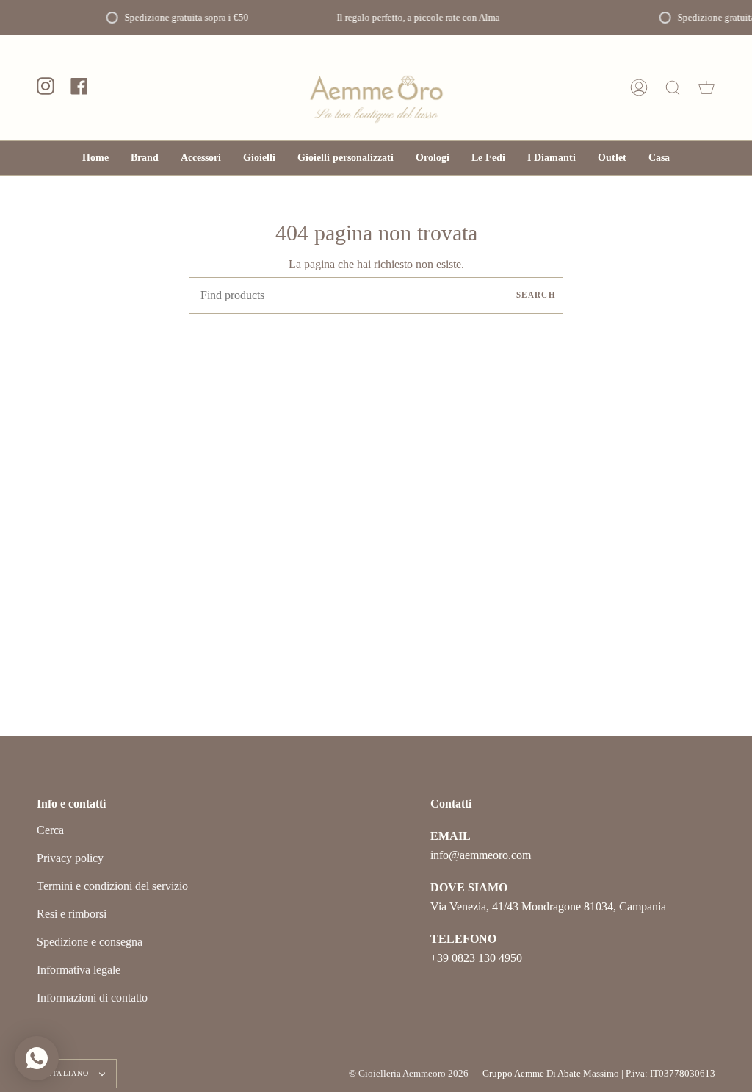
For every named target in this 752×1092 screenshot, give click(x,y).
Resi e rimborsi (71, 914)
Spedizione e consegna (89, 941)
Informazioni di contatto (92, 997)
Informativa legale (78, 969)
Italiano (71, 1073)
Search (536, 294)
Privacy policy (70, 858)
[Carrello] (706, 87)
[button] (201, 158)
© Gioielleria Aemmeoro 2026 (409, 1073)
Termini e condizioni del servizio (112, 886)
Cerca (50, 830)
